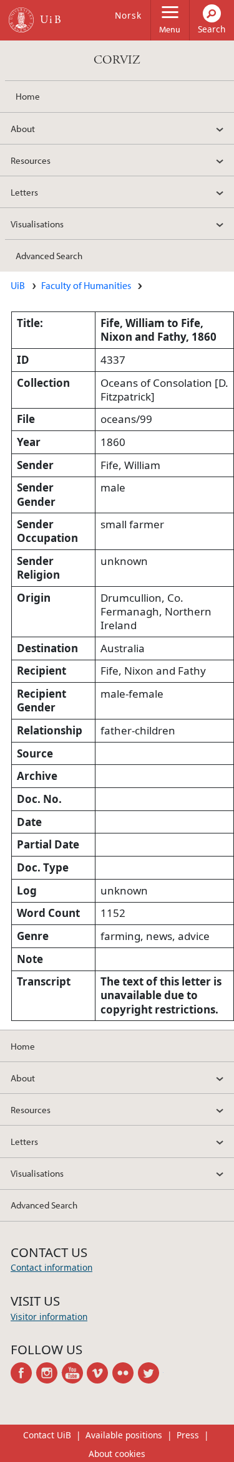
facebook (23, 1373)
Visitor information (49, 1316)
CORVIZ (117, 60)
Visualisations (37, 223)
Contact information (51, 1267)
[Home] (21, 19)
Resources (31, 160)
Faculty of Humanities (86, 285)
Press (188, 1435)
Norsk (128, 15)
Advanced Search (49, 255)
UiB (18, 285)
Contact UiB (47, 1435)
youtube (74, 1373)
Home (28, 96)
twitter (150, 1373)
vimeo (99, 1373)
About (23, 128)
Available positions (123, 1435)
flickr (125, 1373)
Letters (24, 192)
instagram (49, 1373)
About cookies (117, 1454)
